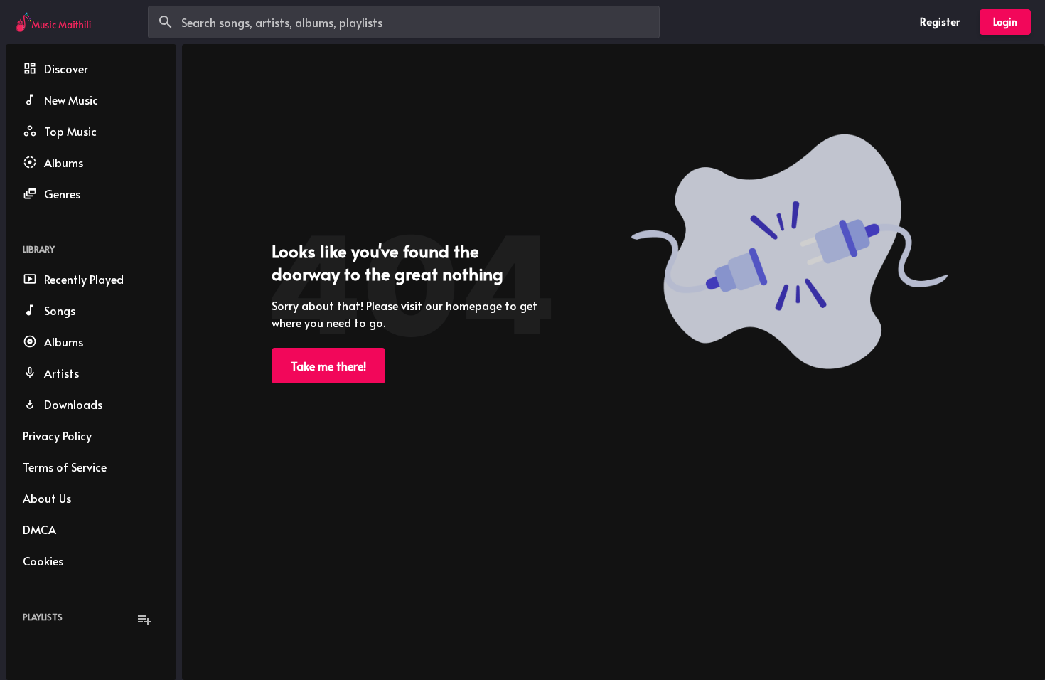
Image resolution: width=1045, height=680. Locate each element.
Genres (62, 193)
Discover (66, 68)
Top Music (70, 131)
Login (1005, 21)
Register (940, 21)
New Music (71, 99)
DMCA (39, 529)
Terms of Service (65, 466)
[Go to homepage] (53, 22)
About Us (47, 498)
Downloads (73, 404)
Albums (63, 162)
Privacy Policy (57, 435)
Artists (61, 373)
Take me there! (328, 365)
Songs (59, 310)
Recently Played (84, 279)
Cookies (43, 560)
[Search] (166, 22)
